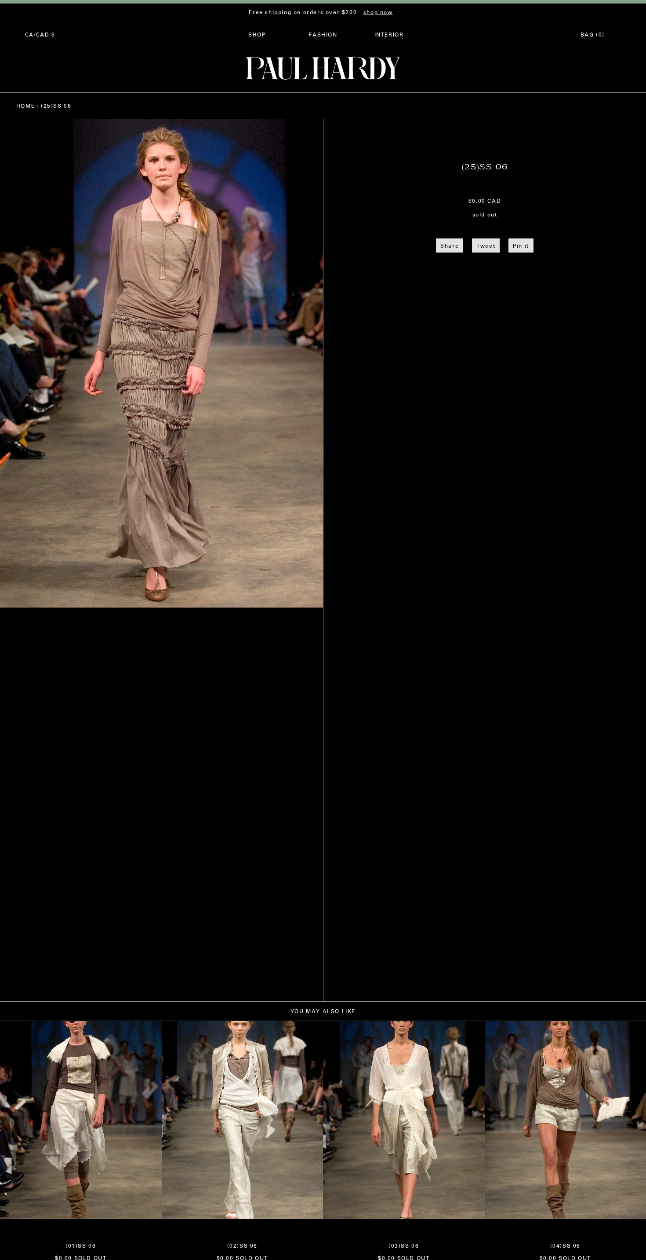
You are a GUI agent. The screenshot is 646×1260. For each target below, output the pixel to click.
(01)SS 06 (80, 1245)
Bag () (593, 34)
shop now (378, 11)
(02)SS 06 (242, 1245)
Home (25, 105)
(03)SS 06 (403, 1245)
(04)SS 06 (565, 1245)
